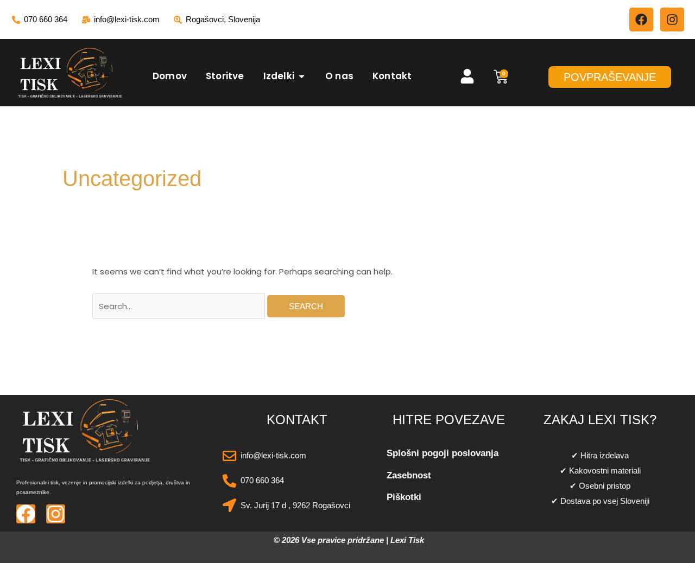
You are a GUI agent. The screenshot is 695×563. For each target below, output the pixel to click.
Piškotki (404, 497)
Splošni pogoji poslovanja (442, 453)
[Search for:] (179, 306)
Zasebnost (409, 475)
